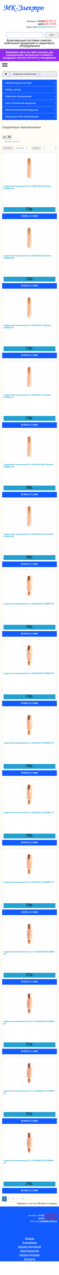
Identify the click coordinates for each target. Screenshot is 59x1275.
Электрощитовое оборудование (22, 116)
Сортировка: (8, 148)
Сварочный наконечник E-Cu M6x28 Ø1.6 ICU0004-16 (29, 882)
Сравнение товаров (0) (12, 141)
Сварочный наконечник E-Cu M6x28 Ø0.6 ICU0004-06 (29, 604)
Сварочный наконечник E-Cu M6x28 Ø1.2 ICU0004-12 (29, 813)
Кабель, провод (13, 89)
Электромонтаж (29, 1251)
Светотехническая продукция (20, 103)
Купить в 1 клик (29, 216)
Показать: (36, 148)
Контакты (29, 1259)
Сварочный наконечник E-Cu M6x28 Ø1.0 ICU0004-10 (29, 743)
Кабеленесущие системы (18, 83)
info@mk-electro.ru (47, 27)
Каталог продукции (29, 1246)
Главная (29, 1238)
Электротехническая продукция (21, 110)
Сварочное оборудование (18, 96)
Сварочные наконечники (24, 74)
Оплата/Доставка (29, 1255)
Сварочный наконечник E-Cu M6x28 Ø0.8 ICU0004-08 (29, 673)
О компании (29, 1242)
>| (23, 1199)
